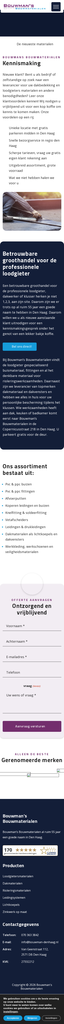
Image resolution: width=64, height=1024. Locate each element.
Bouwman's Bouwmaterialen (36, 987)
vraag (31, 686)
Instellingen (51, 1018)
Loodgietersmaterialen (18, 876)
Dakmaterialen (12, 883)
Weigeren (32, 1018)
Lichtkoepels (11, 905)
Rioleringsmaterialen (17, 890)
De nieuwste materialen (35, 44)
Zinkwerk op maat (15, 912)
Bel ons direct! (21, 346)
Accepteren (13, 1018)
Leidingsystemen (14, 898)
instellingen (10, 1011)
